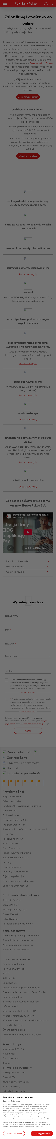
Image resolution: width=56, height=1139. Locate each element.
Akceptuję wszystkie (41, 1134)
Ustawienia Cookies (14, 1134)
